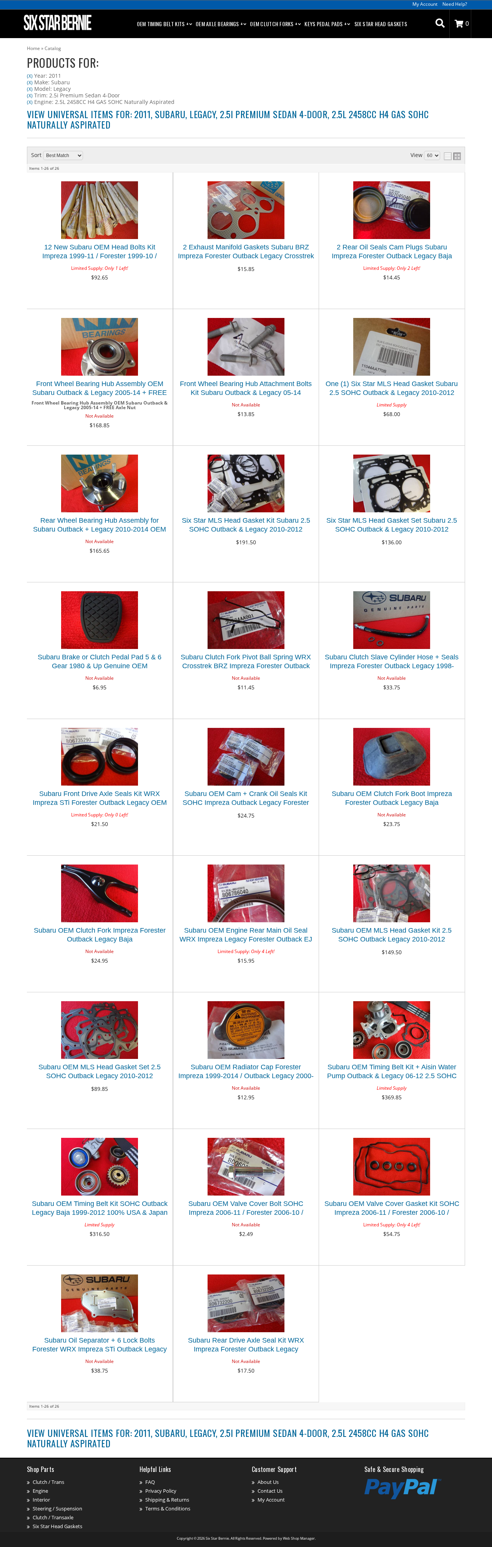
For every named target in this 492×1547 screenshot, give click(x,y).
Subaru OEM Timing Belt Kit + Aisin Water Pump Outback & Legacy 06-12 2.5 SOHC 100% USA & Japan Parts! (392, 1072)
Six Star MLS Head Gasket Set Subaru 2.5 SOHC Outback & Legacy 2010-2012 (391, 525)
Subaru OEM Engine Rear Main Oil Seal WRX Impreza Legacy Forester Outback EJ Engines (246, 936)
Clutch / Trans (48, 1482)
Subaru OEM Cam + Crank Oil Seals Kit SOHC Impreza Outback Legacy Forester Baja (246, 799)
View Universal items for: (228, 119)
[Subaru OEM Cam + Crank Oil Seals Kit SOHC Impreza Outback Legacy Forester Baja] (246, 757)
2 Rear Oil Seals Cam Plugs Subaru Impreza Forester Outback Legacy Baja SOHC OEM (392, 252)
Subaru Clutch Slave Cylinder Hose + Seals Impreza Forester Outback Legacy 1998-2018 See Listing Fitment (392, 662)
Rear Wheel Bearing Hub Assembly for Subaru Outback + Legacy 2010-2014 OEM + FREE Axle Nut (99, 526)
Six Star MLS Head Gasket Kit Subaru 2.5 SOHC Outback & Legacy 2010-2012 (246, 525)
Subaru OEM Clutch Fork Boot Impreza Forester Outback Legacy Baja (392, 798)
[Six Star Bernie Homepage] (57, 22)
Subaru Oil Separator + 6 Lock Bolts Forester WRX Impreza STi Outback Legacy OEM (99, 1345)
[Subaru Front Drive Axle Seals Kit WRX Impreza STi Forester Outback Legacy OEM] (99, 757)
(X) (30, 76)
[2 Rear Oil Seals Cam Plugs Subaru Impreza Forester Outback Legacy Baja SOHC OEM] (391, 210)
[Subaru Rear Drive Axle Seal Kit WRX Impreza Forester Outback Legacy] (246, 1303)
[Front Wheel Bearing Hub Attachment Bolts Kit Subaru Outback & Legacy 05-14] (246, 347)
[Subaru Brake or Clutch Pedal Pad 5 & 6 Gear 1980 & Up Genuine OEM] (99, 620)
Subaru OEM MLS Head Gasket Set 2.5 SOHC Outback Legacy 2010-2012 (99, 1071)
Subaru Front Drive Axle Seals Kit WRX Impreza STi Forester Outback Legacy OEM (100, 798)
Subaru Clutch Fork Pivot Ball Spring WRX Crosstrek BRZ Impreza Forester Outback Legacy (246, 662)
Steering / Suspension (57, 1508)
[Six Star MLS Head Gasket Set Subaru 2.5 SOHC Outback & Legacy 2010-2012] (391, 484)
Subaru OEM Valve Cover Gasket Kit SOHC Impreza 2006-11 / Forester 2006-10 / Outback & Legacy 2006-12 (391, 1209)
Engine (40, 1491)
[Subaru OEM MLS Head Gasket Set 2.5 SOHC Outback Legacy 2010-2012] (99, 1030)
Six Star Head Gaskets (380, 24)
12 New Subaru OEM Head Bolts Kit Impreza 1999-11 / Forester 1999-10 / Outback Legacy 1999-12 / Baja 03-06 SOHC (100, 252)
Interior (41, 1500)
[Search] (440, 24)
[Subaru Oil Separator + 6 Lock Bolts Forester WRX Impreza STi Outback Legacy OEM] (99, 1303)
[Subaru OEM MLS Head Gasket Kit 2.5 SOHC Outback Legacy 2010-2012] (391, 894)
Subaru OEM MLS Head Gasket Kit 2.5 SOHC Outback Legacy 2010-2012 (392, 935)
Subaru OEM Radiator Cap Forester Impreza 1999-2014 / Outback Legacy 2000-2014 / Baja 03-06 (246, 1072)
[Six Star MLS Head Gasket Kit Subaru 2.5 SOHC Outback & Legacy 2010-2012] (246, 484)
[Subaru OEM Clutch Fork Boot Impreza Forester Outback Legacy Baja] (391, 757)
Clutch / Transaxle (53, 1517)
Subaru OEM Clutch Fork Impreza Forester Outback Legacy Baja (100, 935)
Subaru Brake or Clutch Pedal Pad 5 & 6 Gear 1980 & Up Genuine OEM (99, 661)
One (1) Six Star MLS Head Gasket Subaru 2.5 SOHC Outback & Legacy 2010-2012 (392, 388)
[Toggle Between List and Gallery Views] (452, 156)
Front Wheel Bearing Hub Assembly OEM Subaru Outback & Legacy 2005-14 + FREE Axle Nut (99, 389)
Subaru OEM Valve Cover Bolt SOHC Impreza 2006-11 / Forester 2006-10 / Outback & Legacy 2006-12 (245, 1209)
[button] (440, 24)
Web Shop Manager (299, 1538)
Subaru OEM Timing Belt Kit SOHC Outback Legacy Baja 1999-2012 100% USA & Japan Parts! (100, 1209)
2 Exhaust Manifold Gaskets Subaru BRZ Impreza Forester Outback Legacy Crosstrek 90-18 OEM (246, 252)
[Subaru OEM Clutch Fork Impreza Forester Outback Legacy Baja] (99, 894)
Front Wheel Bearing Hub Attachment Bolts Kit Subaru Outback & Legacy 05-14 (246, 388)
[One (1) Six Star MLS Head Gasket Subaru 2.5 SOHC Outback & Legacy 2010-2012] (391, 347)
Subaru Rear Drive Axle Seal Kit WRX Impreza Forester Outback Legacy (246, 1344)
